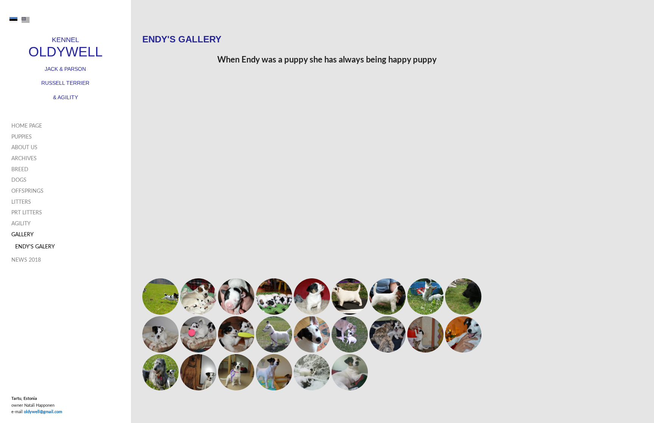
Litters (21, 202)
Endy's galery (35, 247)
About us (24, 147)
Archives (24, 158)
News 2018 (26, 260)
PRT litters (26, 212)
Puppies (21, 137)
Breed (19, 169)
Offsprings (27, 191)
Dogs (18, 180)
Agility (21, 223)
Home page (26, 126)
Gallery (22, 234)
